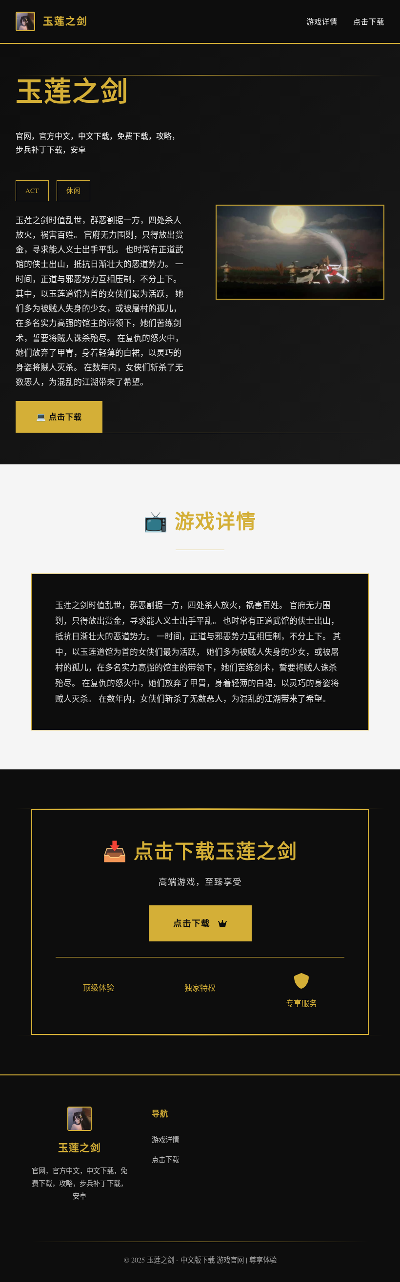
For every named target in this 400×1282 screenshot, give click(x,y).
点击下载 (368, 21)
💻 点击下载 (59, 416)
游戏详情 (322, 21)
